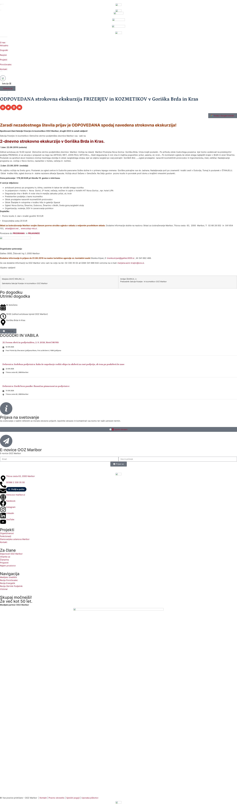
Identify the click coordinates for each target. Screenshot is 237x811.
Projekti (3, 59)
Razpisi (3, 55)
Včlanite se (5, 556)
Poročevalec (6, 64)
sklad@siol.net (12, 228)
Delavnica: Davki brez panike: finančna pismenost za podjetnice (35, 386)
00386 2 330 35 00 (15, 482)
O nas (2, 42)
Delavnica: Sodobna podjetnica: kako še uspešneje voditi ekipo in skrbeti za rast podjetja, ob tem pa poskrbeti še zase (63, 364)
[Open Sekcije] (10, 83)
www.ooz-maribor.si (15, 494)
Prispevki (4, 562)
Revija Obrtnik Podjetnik (11, 586)
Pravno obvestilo (56, 798)
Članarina (4, 559)
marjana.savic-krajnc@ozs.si (131, 263)
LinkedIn (10, 513)
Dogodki (4, 50)
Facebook (10, 501)
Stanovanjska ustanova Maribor (15, 539)
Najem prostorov (8, 565)
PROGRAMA (19, 233)
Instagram (10, 507)
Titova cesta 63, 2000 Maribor (20, 476)
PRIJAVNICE (34, 233)
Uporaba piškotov (90, 798)
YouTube (10, 519)
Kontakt (3, 69)
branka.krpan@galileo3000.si (120, 258)
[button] (3, 107)
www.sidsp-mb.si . (29, 228)
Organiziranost (7, 533)
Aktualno (4, 45)
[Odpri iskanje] (3, 78)
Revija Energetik (7, 583)
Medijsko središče (8, 577)
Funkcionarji (5, 536)
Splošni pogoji (73, 798)
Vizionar (4, 589)
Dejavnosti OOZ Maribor (11, 554)
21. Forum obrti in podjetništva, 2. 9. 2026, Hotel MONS (30, 342)
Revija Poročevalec (9, 580)
